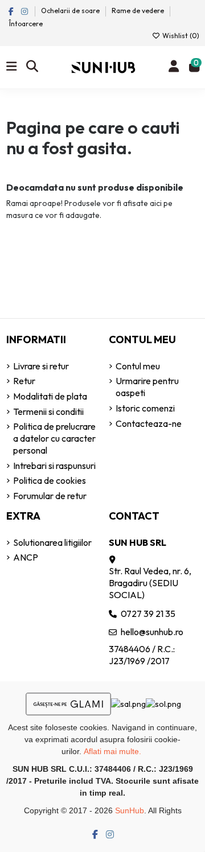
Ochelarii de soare (71, 10)
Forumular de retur (50, 495)
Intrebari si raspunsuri (54, 465)
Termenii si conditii (48, 411)
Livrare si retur (41, 366)
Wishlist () (180, 35)
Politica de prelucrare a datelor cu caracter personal (54, 438)
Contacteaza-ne (149, 423)
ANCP (25, 557)
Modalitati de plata (50, 396)
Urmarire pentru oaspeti (147, 386)
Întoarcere (26, 23)
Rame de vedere (138, 10)
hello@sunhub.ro (152, 631)
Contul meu (138, 366)
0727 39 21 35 (148, 613)
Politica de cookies (49, 480)
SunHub (129, 810)
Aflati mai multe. (112, 751)
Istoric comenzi (145, 408)
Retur (24, 380)
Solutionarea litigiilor (52, 542)
